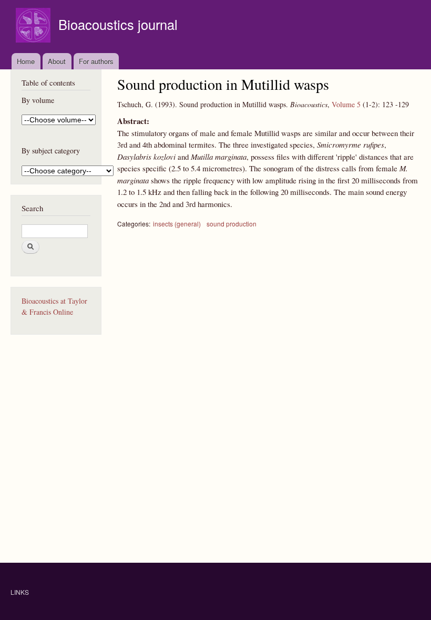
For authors (96, 61)
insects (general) (177, 223)
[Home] (34, 26)
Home (26, 61)
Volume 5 (346, 104)
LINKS (20, 591)
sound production (231, 223)
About (57, 61)
